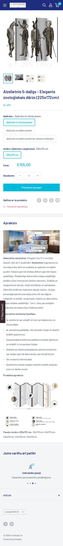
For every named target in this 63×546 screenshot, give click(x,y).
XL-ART (7, 105)
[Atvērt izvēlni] (4, 5)
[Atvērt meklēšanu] (44, 5)
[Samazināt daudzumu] (20, 175)
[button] (15, 207)
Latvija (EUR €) (12, 511)
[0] (57, 5)
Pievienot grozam (32, 187)
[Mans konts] (50, 5)
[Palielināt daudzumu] (37, 175)
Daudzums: (9, 175)
